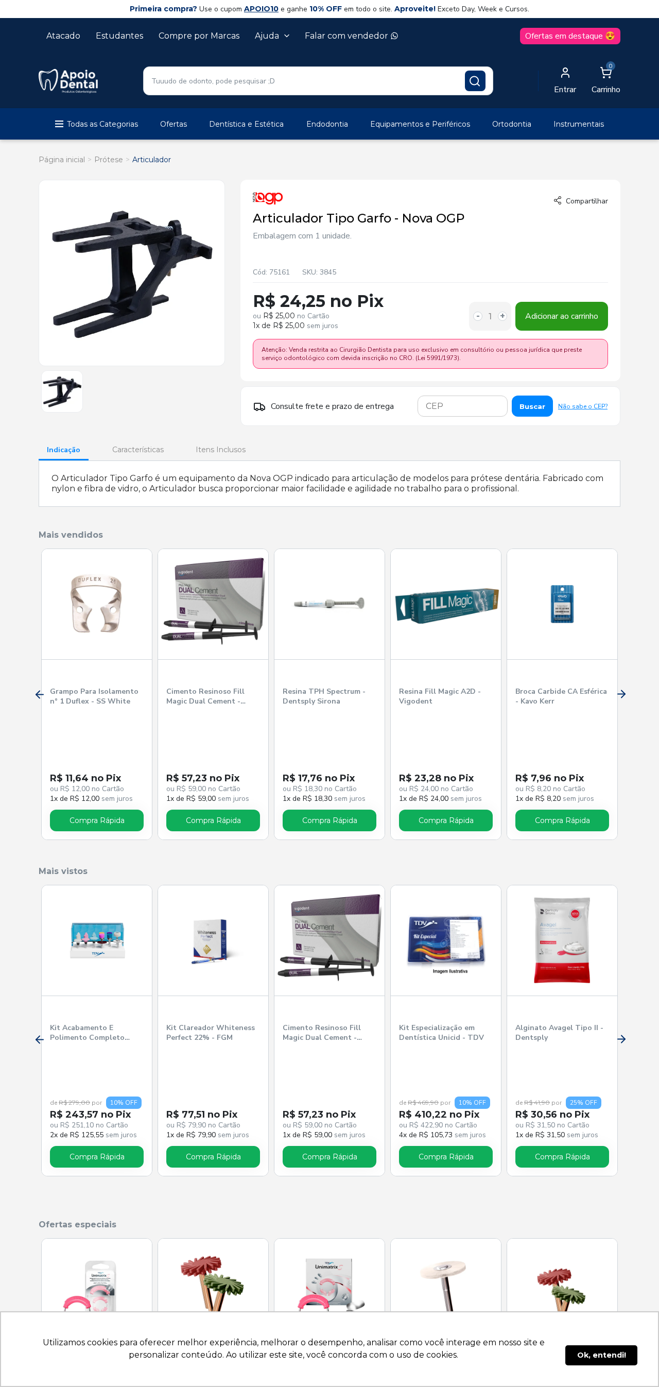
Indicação (63, 450)
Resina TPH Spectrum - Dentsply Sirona (324, 696)
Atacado (63, 36)
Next (620, 694)
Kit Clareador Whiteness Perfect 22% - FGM (210, 1032)
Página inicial (62, 159)
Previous (38, 694)
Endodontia (327, 124)
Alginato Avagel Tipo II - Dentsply (559, 1032)
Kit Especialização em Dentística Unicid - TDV (441, 1032)
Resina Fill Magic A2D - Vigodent (440, 696)
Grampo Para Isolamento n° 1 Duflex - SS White (94, 696)
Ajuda (267, 36)
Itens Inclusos (221, 449)
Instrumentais (578, 124)
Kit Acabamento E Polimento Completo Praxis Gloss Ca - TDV (89, 1033)
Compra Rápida (97, 820)
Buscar (532, 406)
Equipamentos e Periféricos (420, 124)
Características (138, 449)
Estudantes (119, 36)
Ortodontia (511, 124)
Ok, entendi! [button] (601, 1355)
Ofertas (173, 124)
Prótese (108, 159)
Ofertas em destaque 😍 (570, 36)
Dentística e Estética (246, 124)
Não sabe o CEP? (583, 406)
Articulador (151, 159)
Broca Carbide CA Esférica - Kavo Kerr (561, 696)
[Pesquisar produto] (475, 81)
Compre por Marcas (199, 36)
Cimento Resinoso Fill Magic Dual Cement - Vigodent (205, 697)
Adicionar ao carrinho (561, 316)
